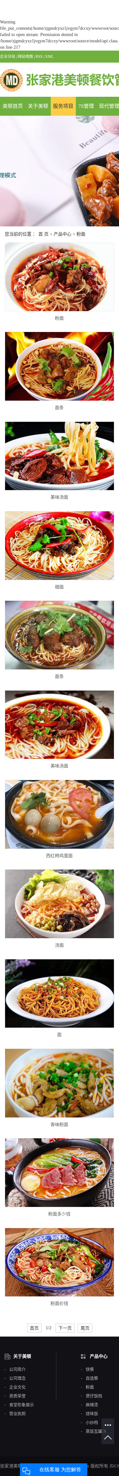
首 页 (43, 234)
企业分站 (7, 56)
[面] (59, 993)
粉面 (80, 234)
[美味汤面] (59, 456)
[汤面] (59, 903)
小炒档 (92, 1422)
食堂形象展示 (21, 1405)
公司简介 (17, 1369)
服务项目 (63, 106)
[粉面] (59, 276)
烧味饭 (92, 1413)
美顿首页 (13, 106)
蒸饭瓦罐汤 (96, 1431)
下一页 (65, 1328)
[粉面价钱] (59, 1262)
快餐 (90, 1369)
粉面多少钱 (59, 1214)
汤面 (59, 945)
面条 (59, 407)
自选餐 (92, 1378)
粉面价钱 (59, 1303)
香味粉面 (59, 1124)
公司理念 (17, 1378)
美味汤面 (59, 497)
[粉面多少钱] (59, 1172)
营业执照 (17, 1413)
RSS (39, 56)
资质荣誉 (17, 1396)
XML (49, 56)
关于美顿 (38, 106)
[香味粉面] (59, 1083)
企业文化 (17, 1387)
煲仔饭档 (94, 1396)
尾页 (85, 1328)
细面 (59, 587)
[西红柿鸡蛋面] (59, 814)
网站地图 (25, 56)
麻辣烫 (92, 1405)
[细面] (59, 545)
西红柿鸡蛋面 (59, 855)
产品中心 (62, 234)
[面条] (59, 366)
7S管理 (86, 106)
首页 (34, 1328)
